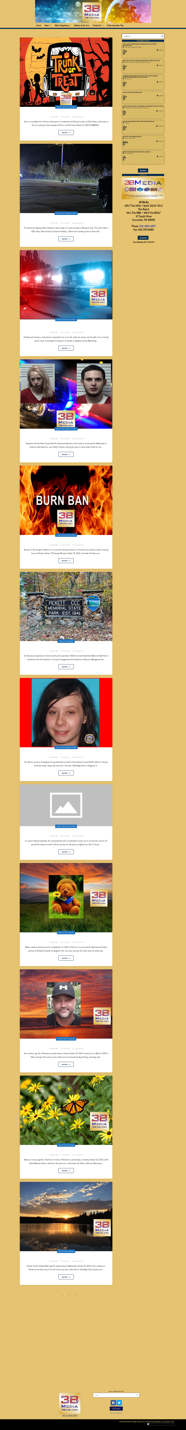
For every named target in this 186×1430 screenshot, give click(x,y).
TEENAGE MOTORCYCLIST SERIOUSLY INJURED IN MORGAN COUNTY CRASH (66, 219)
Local (68, 107)
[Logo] (92, 12)
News (47, 25)
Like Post (66, 116)
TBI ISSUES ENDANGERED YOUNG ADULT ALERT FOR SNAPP (66, 753)
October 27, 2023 (61, 107)
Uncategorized (71, 1039)
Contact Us (97, 25)
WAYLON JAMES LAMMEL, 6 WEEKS (66, 938)
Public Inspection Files (115, 25)
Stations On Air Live (81, 25)
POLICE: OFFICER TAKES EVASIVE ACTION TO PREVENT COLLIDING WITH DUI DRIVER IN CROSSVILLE (66, 326)
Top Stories (72, 107)
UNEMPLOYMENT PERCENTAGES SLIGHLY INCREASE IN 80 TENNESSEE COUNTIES (66, 832)
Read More (65, 132)
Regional (68, 213)
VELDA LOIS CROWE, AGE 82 (66, 1151)
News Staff (55, 116)
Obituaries (71, 932)
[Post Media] (66, 72)
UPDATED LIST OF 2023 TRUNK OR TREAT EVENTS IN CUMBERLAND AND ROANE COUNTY (66, 113)
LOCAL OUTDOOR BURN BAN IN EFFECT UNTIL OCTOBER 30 (66, 541)
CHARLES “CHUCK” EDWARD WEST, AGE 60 (66, 1257)
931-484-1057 (147, 226)
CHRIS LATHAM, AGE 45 (66, 1045)
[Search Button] (162, 36)
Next (75, 1294)
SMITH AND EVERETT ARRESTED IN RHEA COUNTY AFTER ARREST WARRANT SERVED (66, 435)
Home (38, 25)
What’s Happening (61, 25)
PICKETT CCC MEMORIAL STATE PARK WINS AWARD (66, 647)
